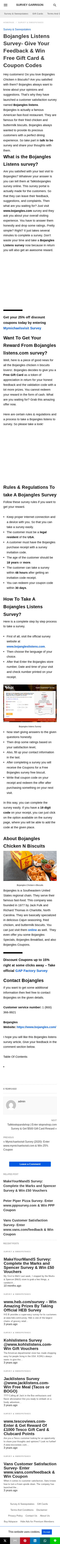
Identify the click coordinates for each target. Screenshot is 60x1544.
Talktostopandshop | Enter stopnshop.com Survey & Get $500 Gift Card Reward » (32, 1126)
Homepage (8, 22)
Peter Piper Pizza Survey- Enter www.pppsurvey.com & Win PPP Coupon (28, 1205)
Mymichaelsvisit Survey (22, 328)
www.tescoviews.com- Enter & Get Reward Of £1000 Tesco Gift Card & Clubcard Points (26, 1427)
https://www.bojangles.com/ (36, 1027)
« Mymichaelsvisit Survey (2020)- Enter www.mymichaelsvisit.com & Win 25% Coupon (26, 1145)
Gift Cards (37, 14)
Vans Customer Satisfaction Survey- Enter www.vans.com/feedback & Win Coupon (30, 1470)
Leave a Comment (30, 1164)
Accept (46, 1532)
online (32, 930)
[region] (30, 282)
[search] (55, 5)
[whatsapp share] (45, 1540)
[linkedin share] (35, 1540)
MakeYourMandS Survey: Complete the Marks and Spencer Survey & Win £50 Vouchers (29, 1185)
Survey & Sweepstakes (16, 14)
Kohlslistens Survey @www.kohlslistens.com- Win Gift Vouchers (28, 1344)
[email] (15, 1540)
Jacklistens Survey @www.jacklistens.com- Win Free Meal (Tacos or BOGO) (27, 1384)
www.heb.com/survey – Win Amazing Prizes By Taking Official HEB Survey (30, 1306)
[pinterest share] (25, 1540)
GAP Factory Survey (31, 971)
